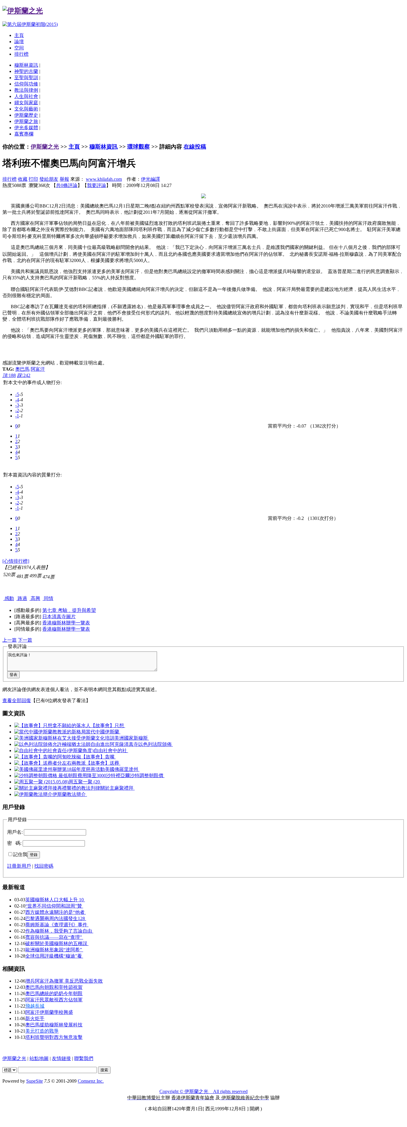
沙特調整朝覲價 (147, 775)
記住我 (20, 854)
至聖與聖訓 (26, 77)
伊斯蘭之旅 (26, 121)
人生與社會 (26, 96)
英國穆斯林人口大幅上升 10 (55, 899)
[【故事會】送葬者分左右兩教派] (50, 763)
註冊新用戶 (19, 866)
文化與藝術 (26, 108)
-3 (17, 405)
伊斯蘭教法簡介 (69, 794)
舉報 (64, 179)
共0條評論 (66, 185)
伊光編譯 (150, 179)
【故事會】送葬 (103, 763)
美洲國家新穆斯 (131, 738)
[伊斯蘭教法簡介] (33, 794)
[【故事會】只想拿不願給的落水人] (52, 725)
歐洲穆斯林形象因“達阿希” (54, 949)
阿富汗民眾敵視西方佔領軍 (54, 999)
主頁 (19, 35)
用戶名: (15, 832)
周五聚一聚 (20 (85, 781)
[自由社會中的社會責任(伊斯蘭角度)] (54, 750)
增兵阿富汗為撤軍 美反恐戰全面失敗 (64, 980)
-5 (17, 394)
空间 (19, 47)
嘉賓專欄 (23, 133)
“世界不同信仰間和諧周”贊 (54, 905)
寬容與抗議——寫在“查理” (54, 937)
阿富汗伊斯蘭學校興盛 (49, 1012)
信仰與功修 (26, 83)
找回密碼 (43, 866)
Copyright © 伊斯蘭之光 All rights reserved (203, 1091)
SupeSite (34, 1081)
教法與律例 (26, 90)
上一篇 (9, 640)
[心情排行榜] (15, 561)
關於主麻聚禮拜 (117, 788)
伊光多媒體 (26, 127)
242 (23, 375)
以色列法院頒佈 (155, 744)
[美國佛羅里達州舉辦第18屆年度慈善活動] (59, 769)
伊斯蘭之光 (45, 147)
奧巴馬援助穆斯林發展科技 (54, 1024)
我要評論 (96, 185)
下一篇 (25, 640)
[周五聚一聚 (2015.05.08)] (41, 781)
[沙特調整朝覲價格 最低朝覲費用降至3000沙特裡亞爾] (72, 775)
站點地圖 (39, 1058)
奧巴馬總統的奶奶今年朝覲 (54, 993)
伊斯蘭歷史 (26, 115)
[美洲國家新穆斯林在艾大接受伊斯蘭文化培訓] (64, 738)
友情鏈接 (61, 1058)
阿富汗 (38, 369)
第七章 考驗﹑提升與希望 (69, 610)
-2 (17, 410)
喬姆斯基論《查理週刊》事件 (56, 924)
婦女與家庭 (26, 102)
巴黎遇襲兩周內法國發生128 (55, 918)
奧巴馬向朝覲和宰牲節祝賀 (54, 987)
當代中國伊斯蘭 (103, 731)
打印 (33, 179)
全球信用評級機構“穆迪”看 (54, 955)
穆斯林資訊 (26, 65)
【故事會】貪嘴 (98, 756)
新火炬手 (34, 1018)
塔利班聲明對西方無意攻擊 (54, 1037)
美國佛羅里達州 (122, 769)
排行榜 (21, 54)
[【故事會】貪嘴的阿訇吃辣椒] (47, 756)
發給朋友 (48, 179)
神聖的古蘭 (26, 71)
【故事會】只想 (108, 725)
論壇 (19, 41)
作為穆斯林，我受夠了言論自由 (59, 930)
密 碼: (14, 843)
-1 (17, 415)
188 (9, 375)
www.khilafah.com (104, 179)
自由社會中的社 (111, 750)
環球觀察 (138, 147)
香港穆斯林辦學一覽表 (66, 622)
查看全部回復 (16, 700)
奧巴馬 (22, 369)
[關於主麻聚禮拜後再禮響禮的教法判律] (57, 788)
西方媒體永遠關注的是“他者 (55, 912)
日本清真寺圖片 (59, 616)
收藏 (22, 179)
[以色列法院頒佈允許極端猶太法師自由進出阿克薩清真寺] (76, 744)
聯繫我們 (83, 1058)
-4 (17, 399)
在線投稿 (195, 147)
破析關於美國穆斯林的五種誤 (56, 943)
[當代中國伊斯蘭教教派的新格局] (50, 731)
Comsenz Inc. (91, 1081)
